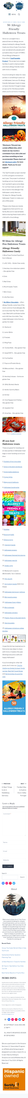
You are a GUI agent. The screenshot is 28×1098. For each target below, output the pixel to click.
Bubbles (6, 529)
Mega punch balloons (11, 482)
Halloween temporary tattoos (15, 592)
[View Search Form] (18, 14)
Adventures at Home (9, 22)
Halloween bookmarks (11, 487)
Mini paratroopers (11, 597)
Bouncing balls (9, 534)
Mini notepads (9, 607)
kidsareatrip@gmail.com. (8, 1014)
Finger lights (8, 477)
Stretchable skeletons (11, 472)
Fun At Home (21, 22)
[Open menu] (9, 14)
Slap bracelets (9, 623)
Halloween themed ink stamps (14, 555)
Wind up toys (8, 540)
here (13, 1001)
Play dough (8, 579)
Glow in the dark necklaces (13, 467)
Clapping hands (10, 545)
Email (5, 851)
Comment (7, 814)
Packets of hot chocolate (12, 461)
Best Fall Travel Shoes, (15, 671)
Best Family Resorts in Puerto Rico (13, 973)
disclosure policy (11, 162)
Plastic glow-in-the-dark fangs (15, 618)
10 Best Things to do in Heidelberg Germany (7, 789)
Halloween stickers (11, 613)
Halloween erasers (10, 550)
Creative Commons (16, 434)
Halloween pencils (11, 560)
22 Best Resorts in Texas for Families (14, 962)
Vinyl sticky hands (10, 584)
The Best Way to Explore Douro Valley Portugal (21, 789)
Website (6, 860)
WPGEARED (10, 1035)
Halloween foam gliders (13, 602)
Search (4, 873)
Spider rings (9, 566)
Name (5, 842)
